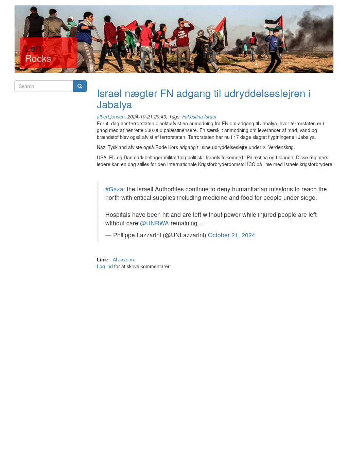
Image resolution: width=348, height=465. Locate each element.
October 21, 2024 (231, 234)
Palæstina (192, 116)
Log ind (105, 266)
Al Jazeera (124, 259)
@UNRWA (154, 223)
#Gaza (114, 189)
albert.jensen (111, 116)
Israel (210, 116)
